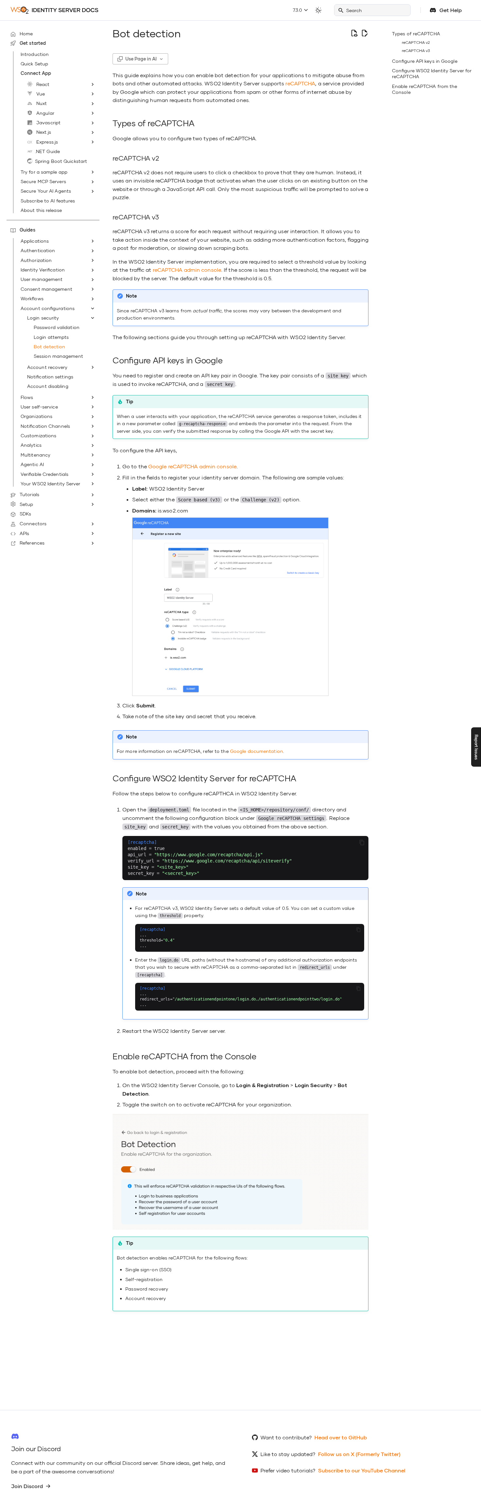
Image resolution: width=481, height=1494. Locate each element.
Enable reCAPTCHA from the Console (424, 89)
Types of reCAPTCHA (416, 33)
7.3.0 (298, 10)
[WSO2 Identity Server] (54, 10)
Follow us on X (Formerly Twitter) (359, 1454)
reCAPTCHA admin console (187, 270)
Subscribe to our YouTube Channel (361, 1470)
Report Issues (476, 747)
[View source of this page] (354, 33)
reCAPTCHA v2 (416, 42)
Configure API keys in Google (424, 61)
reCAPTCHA (300, 83)
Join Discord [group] (27, 1486)
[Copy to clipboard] (362, 842)
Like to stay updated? (287, 1454)
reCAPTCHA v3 (416, 50)
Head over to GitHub (340, 1437)
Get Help (450, 10)
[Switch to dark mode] (318, 10)
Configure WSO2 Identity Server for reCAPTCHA (432, 73)
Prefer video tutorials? (287, 1470)
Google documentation (256, 751)
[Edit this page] (364, 33)
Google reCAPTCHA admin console (192, 466)
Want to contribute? (286, 1437)
